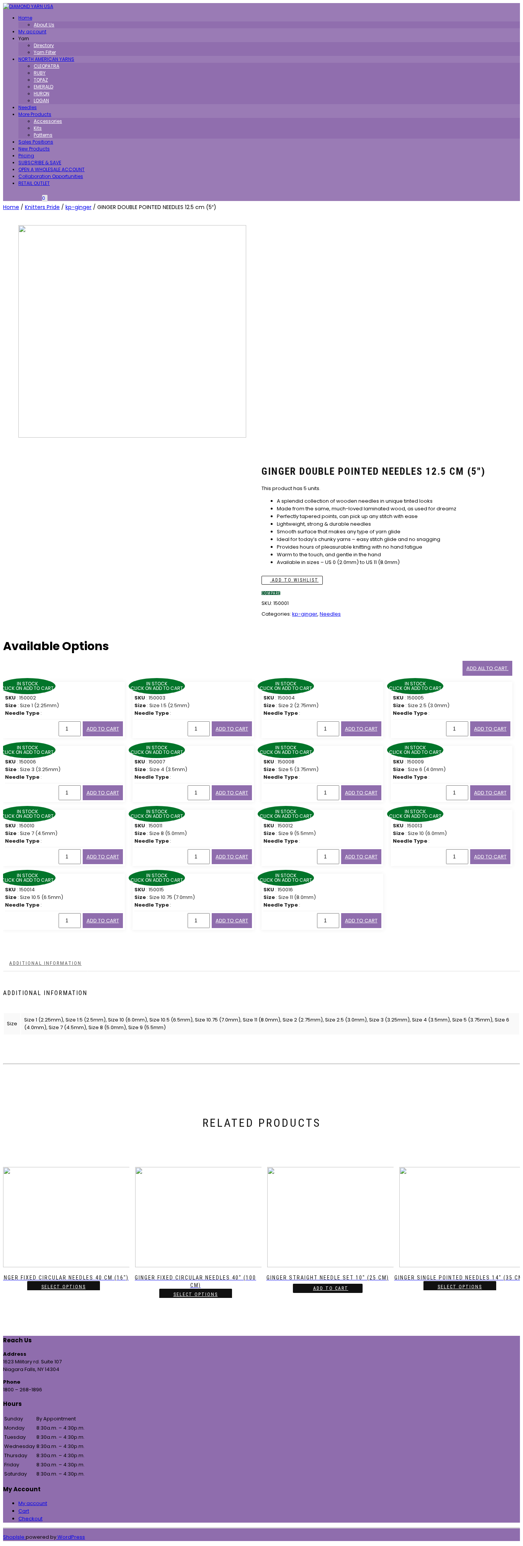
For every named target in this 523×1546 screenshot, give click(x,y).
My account (32, 31)
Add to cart (103, 728)
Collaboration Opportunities (50, 176)
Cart (23, 1511)
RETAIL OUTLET (34, 183)
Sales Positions (35, 142)
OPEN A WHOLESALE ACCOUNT (51, 169)
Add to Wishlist (294, 580)
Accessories (48, 121)
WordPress (70, 1537)
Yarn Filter (45, 52)
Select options (63, 1286)
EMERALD (43, 86)
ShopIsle (14, 1537)
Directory (44, 45)
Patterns (43, 135)
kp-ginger (78, 207)
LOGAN (41, 100)
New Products (34, 148)
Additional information (45, 963)
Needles (27, 107)
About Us (44, 24)
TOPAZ (41, 80)
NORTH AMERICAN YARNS (46, 59)
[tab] (45, 963)
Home (25, 18)
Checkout (30, 1518)
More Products (34, 114)
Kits (38, 128)
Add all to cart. (487, 668)
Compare (271, 593)
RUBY (40, 73)
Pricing (26, 155)
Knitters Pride (42, 207)
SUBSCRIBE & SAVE (39, 162)
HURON (41, 93)
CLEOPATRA (46, 66)
